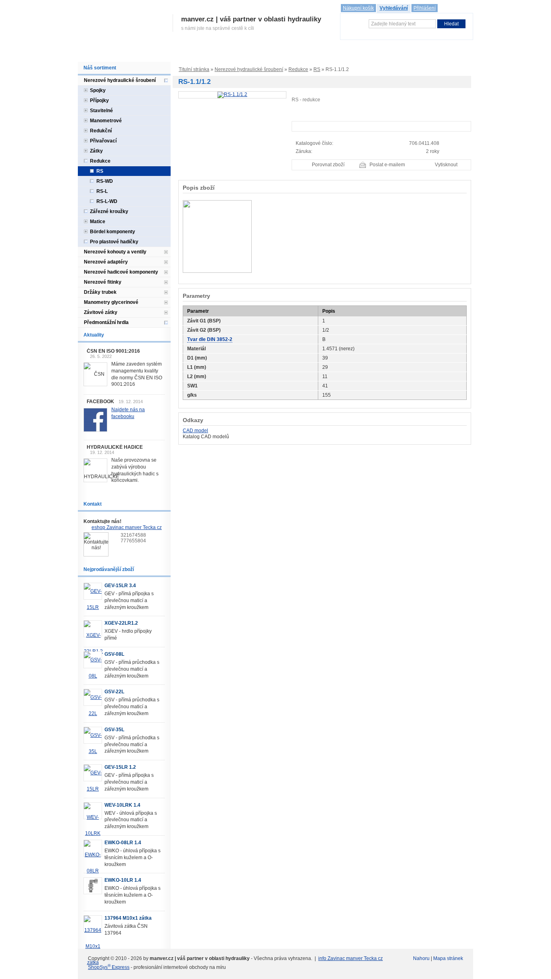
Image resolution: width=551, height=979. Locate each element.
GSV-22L (114, 692)
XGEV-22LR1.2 (121, 623)
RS (316, 69)
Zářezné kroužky (109, 211)
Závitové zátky (100, 312)
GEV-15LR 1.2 (120, 767)
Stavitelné (101, 110)
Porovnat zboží (328, 164)
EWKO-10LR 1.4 (122, 880)
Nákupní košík (358, 8)
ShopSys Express (108, 967)
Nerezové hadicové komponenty (121, 272)
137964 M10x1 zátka (128, 918)
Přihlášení (424, 8)
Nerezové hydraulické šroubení (249, 69)
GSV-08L (114, 654)
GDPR (320, 53)
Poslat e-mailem (387, 164)
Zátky (96, 151)
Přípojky (99, 100)
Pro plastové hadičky (114, 242)
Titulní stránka (194, 69)
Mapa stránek (448, 958)
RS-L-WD (106, 201)
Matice (97, 221)
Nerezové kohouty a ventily (115, 252)
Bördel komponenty (112, 231)
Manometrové (106, 120)
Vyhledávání (394, 8)
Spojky (98, 90)
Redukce (298, 69)
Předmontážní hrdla (106, 322)
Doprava (240, 53)
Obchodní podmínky (281, 53)
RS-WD (104, 181)
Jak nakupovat (205, 53)
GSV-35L (114, 729)
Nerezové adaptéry (106, 262)
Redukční (101, 131)
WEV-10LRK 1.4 (122, 805)
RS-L (102, 191)
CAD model (195, 430)
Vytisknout (446, 164)
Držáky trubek (100, 292)
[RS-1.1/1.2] (232, 94)
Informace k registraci (154, 53)
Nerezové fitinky (102, 282)
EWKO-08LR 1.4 (122, 842)
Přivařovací (103, 141)
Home (89, 53)
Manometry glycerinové (111, 302)
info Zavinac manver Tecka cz (350, 958)
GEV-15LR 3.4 (120, 585)
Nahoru (421, 958)
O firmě (112, 53)
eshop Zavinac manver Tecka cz (127, 527)
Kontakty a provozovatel (364, 53)
